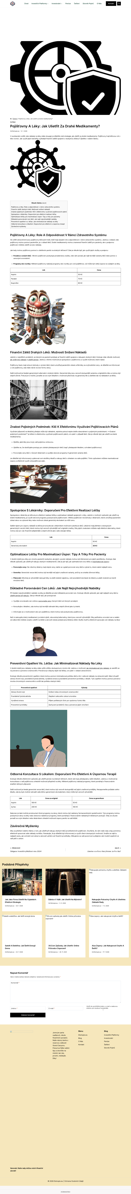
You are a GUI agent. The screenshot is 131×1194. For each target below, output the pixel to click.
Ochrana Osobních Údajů (73, 1181)
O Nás (99, 3)
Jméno (14, 1008)
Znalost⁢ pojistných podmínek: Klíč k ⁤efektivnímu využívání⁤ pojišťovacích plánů (39, 212)
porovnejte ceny (45, 601)
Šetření (76, 3)
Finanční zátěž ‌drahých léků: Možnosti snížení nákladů (30, 209)
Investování (108, 1038)
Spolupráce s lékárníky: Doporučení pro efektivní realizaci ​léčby (33, 214)
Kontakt (111, 3)
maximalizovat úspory (100, 562)
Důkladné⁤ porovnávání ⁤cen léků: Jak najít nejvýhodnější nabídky (34, 219)
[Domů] (10, 119)
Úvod (26, 3)
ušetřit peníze (33, 360)
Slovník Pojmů (88, 3)
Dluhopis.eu (15, 131)
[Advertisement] (65, 20)
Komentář (15, 983)
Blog (80, 1038)
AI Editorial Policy (65, 1191)
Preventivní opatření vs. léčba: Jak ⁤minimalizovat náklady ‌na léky (34, 221)
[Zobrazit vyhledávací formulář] (119, 3)
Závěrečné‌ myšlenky (18, 226)
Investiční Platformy (111, 1035)
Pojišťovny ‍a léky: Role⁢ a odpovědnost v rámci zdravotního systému (35, 207)
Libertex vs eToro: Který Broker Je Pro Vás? (104, 849)
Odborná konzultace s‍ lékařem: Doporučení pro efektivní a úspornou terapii (38, 224)
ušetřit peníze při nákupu (19, 596)
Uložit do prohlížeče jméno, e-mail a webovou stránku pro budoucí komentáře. (102, 1007)
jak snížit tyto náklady (18, 360)
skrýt (44, 203)
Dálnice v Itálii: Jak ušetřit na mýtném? (65, 899)
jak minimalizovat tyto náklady (97, 668)
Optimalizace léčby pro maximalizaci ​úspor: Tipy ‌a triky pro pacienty (35, 217)
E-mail (52, 1008)
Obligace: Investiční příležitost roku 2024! (26, 849)
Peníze (68, 3)
